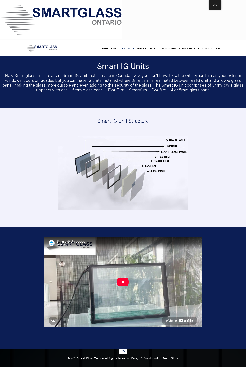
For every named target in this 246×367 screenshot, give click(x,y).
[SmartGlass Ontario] (41, 48)
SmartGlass (170, 358)
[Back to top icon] (123, 350)
